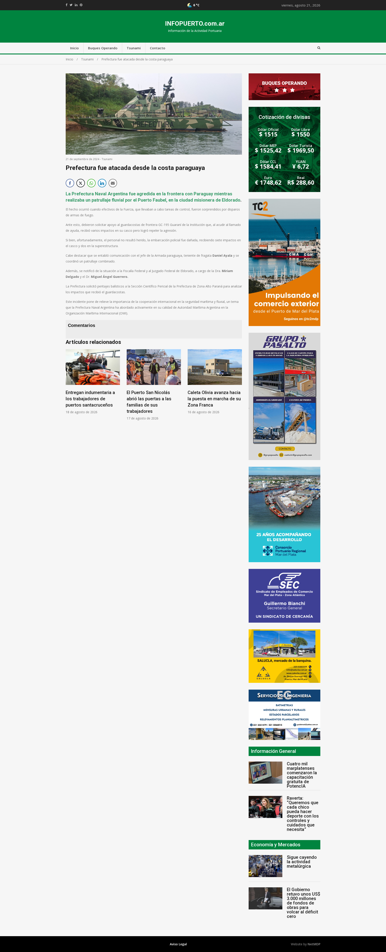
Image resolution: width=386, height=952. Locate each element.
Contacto (157, 48)
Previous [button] (70, 387)
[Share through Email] (113, 183)
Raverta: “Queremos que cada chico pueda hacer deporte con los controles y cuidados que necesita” (303, 813)
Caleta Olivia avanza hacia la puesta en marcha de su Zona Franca (214, 399)
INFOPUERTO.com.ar (194, 23)
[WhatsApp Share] (91, 183)
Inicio (74, 48)
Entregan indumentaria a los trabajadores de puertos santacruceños (90, 399)
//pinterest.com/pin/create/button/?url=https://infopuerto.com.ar (81, 4)
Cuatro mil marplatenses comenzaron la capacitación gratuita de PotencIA (302, 775)
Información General (273, 751)
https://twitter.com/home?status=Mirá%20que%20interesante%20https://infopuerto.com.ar (71, 4)
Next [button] (237, 387)
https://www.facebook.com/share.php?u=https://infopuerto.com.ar (66, 4)
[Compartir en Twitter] (80, 183)
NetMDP (314, 944)
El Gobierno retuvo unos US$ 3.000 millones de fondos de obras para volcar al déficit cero (303, 903)
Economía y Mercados (275, 844)
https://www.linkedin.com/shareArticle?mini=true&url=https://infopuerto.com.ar (76, 4)
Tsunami (134, 48)
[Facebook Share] (70, 183)
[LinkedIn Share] (102, 183)
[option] (92, 381)
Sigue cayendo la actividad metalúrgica (302, 862)
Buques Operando (102, 48)
